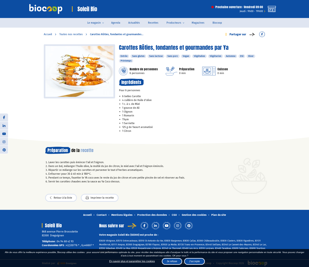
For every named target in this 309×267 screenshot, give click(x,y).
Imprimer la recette (102, 197)
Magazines (198, 22)
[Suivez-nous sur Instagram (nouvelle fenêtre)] (4, 142)
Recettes (153, 22)
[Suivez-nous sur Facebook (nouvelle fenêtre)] (4, 118)
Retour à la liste (63, 197)
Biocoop (217, 22)
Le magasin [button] (94, 22)
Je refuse (172, 261)
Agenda (115, 22)
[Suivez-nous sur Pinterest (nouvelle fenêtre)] (4, 150)
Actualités (134, 22)
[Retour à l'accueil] (45, 9)
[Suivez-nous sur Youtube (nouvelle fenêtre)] (4, 134)
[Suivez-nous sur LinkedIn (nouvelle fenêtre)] (4, 126)
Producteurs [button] (173, 22)
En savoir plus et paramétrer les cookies (132, 261)
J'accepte (194, 261)
